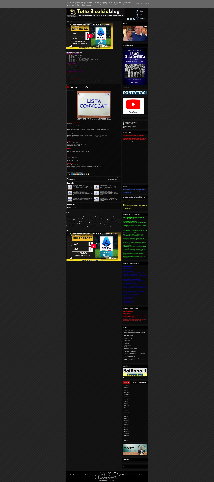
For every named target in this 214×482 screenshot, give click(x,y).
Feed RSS (134, 19)
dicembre (126, 392)
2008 (125, 440)
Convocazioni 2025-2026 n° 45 (79, 191)
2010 (125, 437)
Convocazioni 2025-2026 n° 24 (106, 185)
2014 (125, 429)
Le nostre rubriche (107, 19)
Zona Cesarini (127, 340)
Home (68, 85)
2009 (125, 438)
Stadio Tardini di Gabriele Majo (130, 351)
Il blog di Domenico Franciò (129, 356)
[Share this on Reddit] (86, 174)
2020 (125, 418)
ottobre (125, 396)
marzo (125, 409)
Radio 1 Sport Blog (127, 337)
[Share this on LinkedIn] (84, 174)
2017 (125, 424)
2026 (125, 385)
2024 (125, 389)
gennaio (125, 412)
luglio (125, 401)
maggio (125, 405)
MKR (107, 480)
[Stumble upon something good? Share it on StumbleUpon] (78, 174)
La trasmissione (83, 19)
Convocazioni (72, 85)
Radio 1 (125, 333)
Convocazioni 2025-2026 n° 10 (106, 197)
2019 (125, 420)
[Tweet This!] (74, 174)
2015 (125, 427)
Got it (147, 4)
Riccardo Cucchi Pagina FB (129, 350)
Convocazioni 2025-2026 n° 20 (106, 191)
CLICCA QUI (113, 477)
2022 (125, 414)
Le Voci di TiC (74, 19)
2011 (125, 435)
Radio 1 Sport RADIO (128, 335)
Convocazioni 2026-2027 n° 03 (79, 185)
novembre (126, 394)
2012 (125, 433)
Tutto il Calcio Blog (101, 472)
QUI (115, 476)
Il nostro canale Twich (128, 330)
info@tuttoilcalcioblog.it (128, 141)
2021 (125, 416)
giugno (125, 403)
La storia (90, 19)
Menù (68, 19)
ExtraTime (126, 346)
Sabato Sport (126, 343)
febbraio (125, 410)
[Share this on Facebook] (72, 174)
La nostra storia (117, 19)
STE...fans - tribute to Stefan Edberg (131, 358)
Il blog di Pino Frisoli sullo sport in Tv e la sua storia (134, 353)
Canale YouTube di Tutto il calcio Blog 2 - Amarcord (134, 332)
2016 (125, 426)
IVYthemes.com (112, 480)
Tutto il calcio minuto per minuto (130, 338)
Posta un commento (71, 207)
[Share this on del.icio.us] (82, 174)
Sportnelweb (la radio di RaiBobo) (130, 348)
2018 (125, 422)
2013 (125, 431)
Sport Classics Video (128, 354)
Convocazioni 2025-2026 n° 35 (79, 197)
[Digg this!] (80, 174)
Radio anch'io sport (128, 341)
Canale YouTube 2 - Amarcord (129, 118)
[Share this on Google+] (76, 174)
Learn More (139, 4)
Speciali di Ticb (98, 19)
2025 (125, 387)
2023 (125, 390)
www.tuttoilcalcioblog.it (78, 172)
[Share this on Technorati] (88, 174)
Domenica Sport (127, 345)
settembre (126, 397)
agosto (125, 399)
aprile (125, 407)
